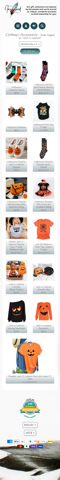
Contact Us (47, 454)
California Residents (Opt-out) (30, 461)
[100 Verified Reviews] (30, 419)
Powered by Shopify (30, 471)
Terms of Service (38, 457)
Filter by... (30, 51)
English (28, 424)
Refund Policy (32, 454)
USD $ (29, 432)
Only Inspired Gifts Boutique (29, 468)
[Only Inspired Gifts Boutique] (12, 10)
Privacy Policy (20, 457)
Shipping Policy (14, 454)
